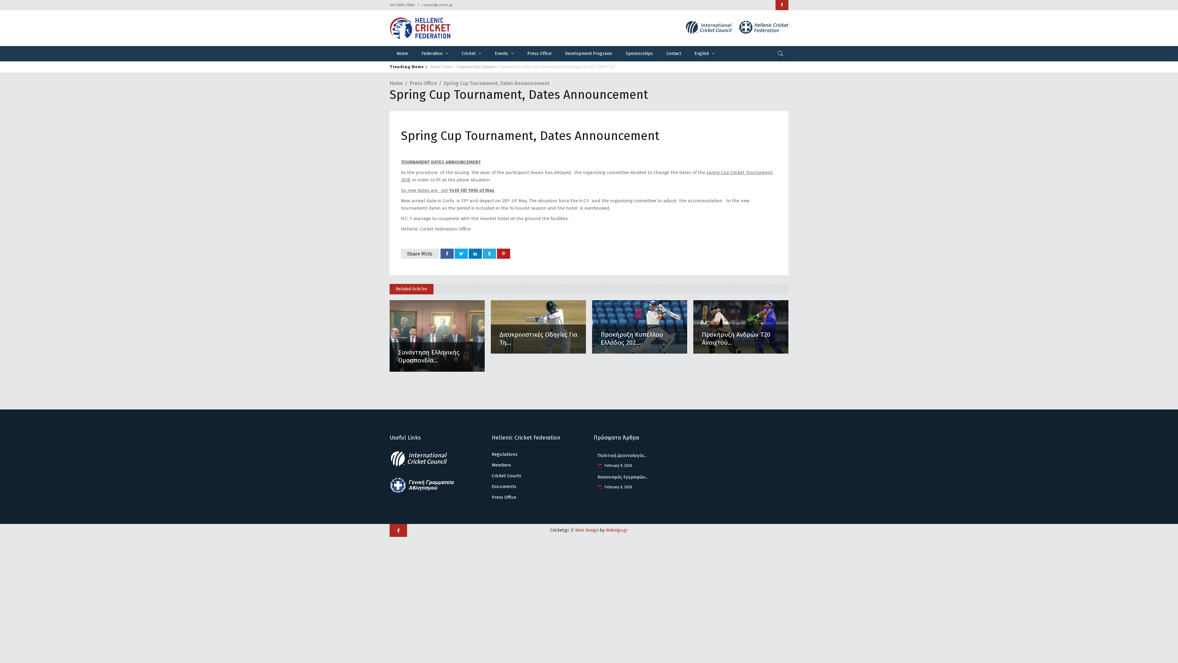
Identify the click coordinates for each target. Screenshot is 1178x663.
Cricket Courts (506, 476)
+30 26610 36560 (402, 5)
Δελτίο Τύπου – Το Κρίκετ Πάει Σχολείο (459, 67)
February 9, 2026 (618, 465)
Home (396, 83)
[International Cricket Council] (422, 465)
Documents (504, 486)
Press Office (423, 83)
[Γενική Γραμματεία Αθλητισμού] (422, 492)
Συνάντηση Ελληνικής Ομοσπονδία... (429, 356)
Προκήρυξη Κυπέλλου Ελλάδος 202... (632, 339)
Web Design (587, 530)
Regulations (505, 454)
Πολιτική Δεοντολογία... (622, 455)
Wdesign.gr (617, 530)
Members (501, 465)
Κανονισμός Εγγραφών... (623, 477)
